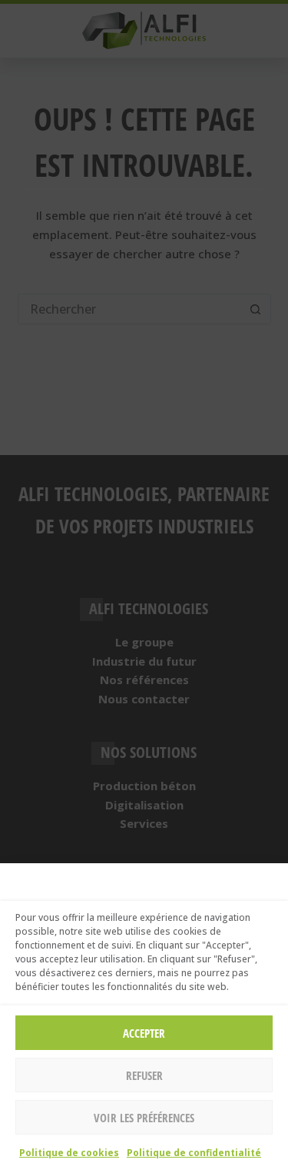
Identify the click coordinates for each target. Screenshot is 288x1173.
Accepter (144, 1033)
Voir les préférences (144, 1117)
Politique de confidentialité (194, 1152)
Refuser (144, 1075)
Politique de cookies (69, 1152)
